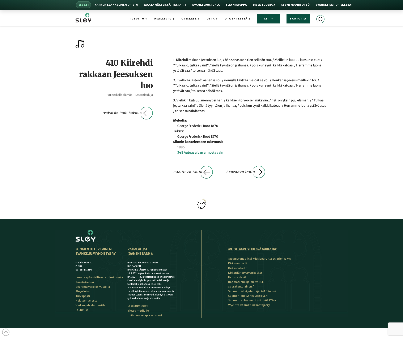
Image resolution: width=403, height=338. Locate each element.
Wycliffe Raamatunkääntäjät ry (249, 305)
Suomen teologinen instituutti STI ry (252, 300)
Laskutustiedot (137, 306)
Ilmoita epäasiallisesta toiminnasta (99, 277)
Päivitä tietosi (85, 282)
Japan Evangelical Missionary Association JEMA (259, 258)
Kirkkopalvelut (237, 268)
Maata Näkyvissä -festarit (165, 4)
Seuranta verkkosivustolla (93, 287)
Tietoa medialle (138, 310)
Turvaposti (83, 296)
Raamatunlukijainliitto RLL (246, 282)
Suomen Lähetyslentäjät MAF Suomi (252, 291)
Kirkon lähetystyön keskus (245, 273)
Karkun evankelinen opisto (116, 4)
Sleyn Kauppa (236, 4)
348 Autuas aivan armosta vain (200, 153)
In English (82, 310)
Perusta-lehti (237, 277)
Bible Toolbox (264, 4)
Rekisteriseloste (86, 300)
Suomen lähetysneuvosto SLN (248, 296)
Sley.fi (84, 4)
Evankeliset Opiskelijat (334, 4)
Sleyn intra (83, 291)
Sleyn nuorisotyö (295, 4)
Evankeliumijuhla (206, 4)
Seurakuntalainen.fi (241, 286)
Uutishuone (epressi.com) (144, 315)
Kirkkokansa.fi (237, 263)
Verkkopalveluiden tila (91, 305)
